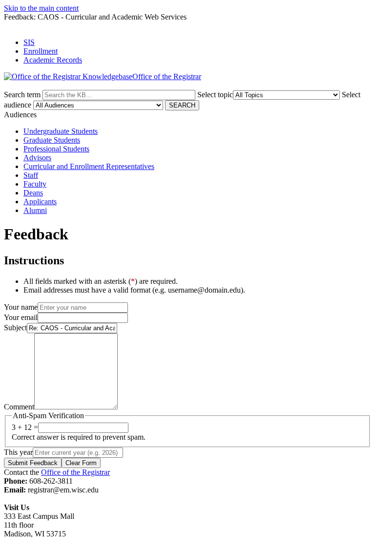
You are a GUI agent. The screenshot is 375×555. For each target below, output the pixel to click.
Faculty (34, 184)
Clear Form (81, 463)
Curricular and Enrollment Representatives (88, 166)
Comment (19, 407)
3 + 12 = (25, 427)
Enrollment (40, 51)
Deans (33, 193)
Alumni (35, 210)
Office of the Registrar (75, 472)
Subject (15, 327)
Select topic (215, 94)
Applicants (40, 201)
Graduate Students (51, 140)
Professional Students (56, 149)
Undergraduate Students (60, 131)
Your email (21, 317)
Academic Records (52, 60)
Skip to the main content (41, 8)
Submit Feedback (33, 463)
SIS (29, 42)
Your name (21, 307)
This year (18, 452)
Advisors (37, 157)
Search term (22, 94)
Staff (30, 175)
